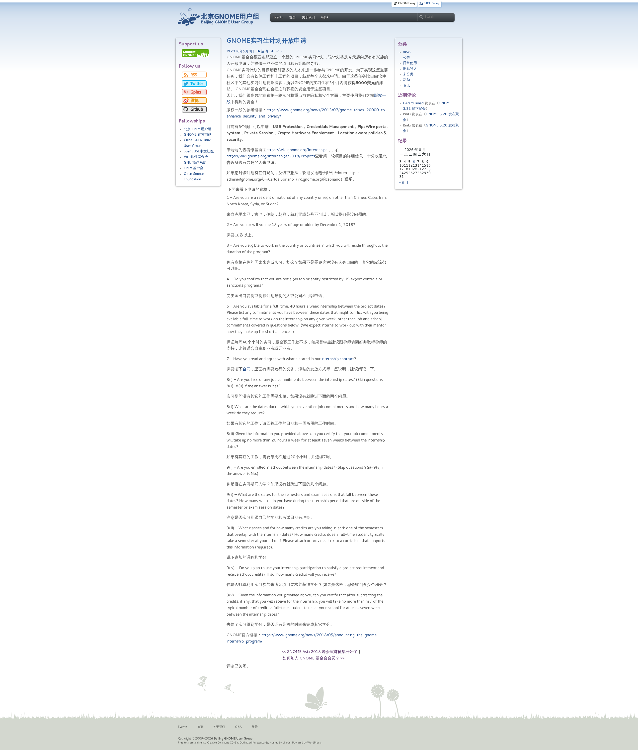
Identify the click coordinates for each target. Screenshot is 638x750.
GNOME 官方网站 (198, 135)
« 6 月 (403, 183)
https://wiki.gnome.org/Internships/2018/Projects (271, 156)
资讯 (406, 86)
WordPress (314, 743)
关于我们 (308, 17)
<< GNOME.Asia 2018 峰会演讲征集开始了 (320, 652)
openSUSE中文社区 (199, 151)
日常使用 (410, 63)
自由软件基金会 (196, 157)
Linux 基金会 (193, 168)
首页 (292, 17)
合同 (246, 369)
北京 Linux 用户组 (197, 129)
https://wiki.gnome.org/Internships (296, 150)
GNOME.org (406, 3)
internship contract (337, 359)
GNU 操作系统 (195, 163)
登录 (255, 727)
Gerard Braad (413, 103)
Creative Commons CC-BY (222, 743)
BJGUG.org (431, 3)
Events (278, 17)
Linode (287, 743)
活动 (406, 80)
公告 (406, 58)
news (407, 52)
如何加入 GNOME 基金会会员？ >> (313, 658)
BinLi (278, 51)
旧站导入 (410, 69)
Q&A (324, 17)
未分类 (408, 74)
